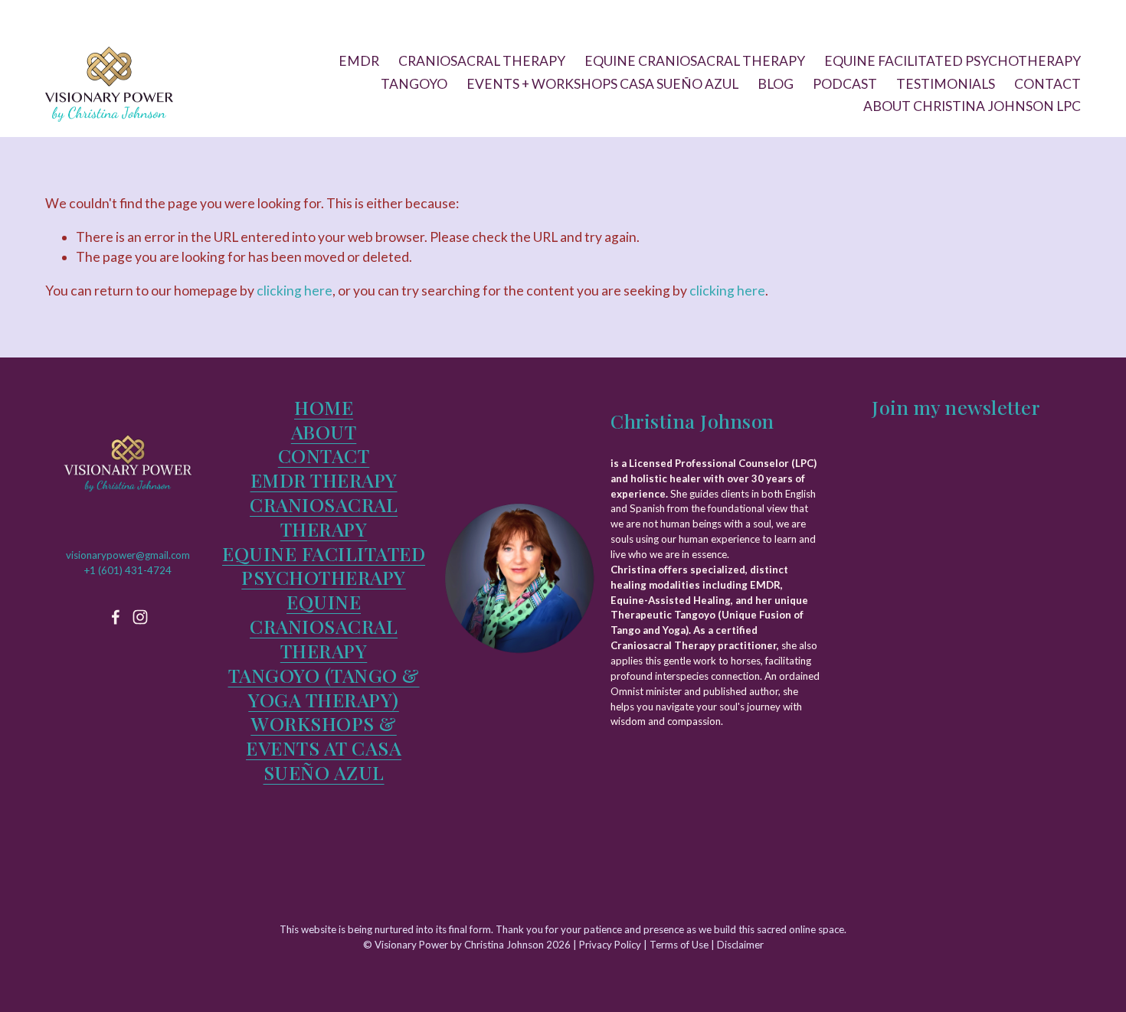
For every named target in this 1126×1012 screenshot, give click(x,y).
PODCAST (845, 84)
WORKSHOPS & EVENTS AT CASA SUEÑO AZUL (323, 747)
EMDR (359, 61)
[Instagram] (140, 617)
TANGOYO (414, 84)
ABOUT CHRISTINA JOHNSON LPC (972, 106)
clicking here (294, 290)
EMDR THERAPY (324, 480)
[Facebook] (115, 617)
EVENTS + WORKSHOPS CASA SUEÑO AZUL (602, 84)
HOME (323, 407)
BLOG (776, 84)
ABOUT (324, 431)
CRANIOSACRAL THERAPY (481, 61)
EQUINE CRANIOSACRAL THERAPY (694, 61)
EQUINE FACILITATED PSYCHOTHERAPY (952, 61)
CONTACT (1047, 84)
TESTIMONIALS (945, 84)
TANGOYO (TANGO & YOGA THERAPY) (324, 687)
